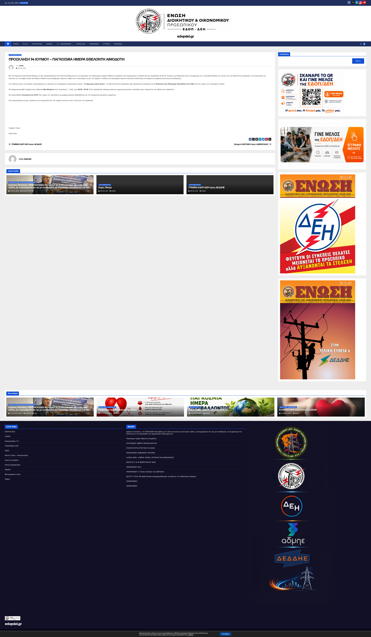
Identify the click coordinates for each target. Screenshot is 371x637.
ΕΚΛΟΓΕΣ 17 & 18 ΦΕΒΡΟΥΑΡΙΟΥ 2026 (141, 462)
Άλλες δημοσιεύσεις (15, 55)
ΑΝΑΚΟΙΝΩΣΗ (131, 481)
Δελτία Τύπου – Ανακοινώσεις (16, 455)
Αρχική (16, 44)
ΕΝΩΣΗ (8, 470)
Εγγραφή (106, 44)
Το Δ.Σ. (25, 44)
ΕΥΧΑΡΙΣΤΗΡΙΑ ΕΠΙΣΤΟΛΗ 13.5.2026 (297, 409)
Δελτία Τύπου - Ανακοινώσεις (107, 407)
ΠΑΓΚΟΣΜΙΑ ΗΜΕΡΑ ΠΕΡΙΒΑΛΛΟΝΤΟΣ (208, 409)
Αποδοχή (225, 634)
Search (358, 61)
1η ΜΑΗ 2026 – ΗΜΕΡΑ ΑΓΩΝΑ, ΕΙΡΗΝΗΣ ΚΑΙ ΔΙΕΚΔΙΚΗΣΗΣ (150, 457)
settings (190, 635)
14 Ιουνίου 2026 (106, 413)
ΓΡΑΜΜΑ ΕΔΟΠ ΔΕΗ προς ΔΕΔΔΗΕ (26, 144)
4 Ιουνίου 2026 (196, 413)
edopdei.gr (185, 36)
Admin (21, 66)
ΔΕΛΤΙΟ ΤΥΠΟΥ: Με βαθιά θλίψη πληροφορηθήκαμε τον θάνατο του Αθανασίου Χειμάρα (161, 476)
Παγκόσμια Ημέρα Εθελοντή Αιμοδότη (118, 409)
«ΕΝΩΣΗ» (49, 44)
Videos (7, 479)
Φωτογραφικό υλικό (12, 474)
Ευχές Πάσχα (105, 187)
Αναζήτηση (284, 54)
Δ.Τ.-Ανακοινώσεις (64, 44)
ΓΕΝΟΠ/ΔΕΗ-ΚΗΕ (13, 182)
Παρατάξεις (81, 44)
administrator (27, 191)
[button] (361, 44)
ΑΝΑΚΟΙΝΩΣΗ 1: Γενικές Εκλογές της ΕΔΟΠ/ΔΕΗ (145, 472)
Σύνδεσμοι (118, 44)
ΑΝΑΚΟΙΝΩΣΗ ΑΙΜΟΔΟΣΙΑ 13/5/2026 (140, 453)
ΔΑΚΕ (20, 182)
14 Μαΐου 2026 (286, 413)
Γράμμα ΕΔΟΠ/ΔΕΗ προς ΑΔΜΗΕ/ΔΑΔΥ (251, 144)
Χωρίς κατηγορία (194, 407)
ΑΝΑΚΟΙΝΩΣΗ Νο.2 (133, 467)
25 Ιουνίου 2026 (16, 413)
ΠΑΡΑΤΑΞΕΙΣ (10, 432)
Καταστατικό (37, 44)
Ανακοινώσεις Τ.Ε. (12, 441)
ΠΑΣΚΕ (7, 436)
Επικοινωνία (94, 44)
